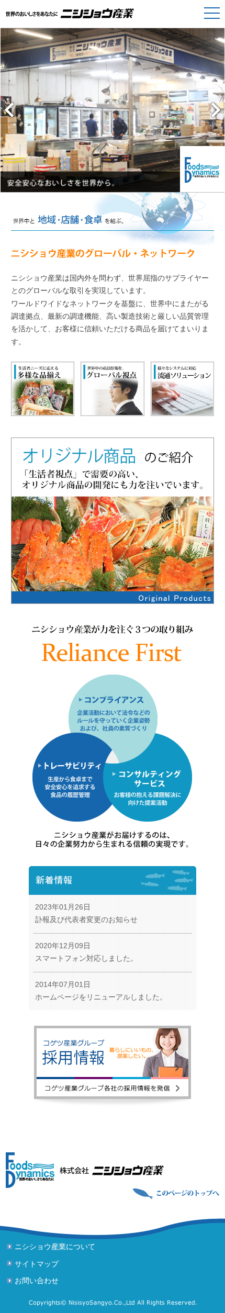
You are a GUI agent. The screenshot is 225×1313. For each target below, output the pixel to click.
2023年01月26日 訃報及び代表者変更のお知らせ (86, 913)
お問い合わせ (37, 1281)
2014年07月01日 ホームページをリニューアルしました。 (101, 991)
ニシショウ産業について (55, 1247)
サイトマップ (37, 1264)
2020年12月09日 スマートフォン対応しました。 (86, 952)
